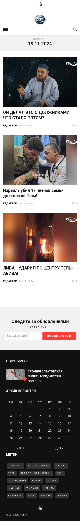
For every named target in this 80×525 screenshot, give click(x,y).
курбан (52, 481)
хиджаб (62, 496)
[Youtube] (41, 4)
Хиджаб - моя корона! (36, 473)
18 (11, 430)
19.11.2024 (26, 126)
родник (49, 488)
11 (11, 423)
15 (49, 423)
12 (20, 423)
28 (40, 437)
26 (20, 437)
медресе (14, 488)
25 (11, 437)
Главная (39, 38)
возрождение (17, 481)
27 (30, 437)
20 (30, 430)
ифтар (36, 481)
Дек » (59, 448)
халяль (46, 496)
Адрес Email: (40, 327)
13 (30, 423)
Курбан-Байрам (39, 466)
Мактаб (60, 466)
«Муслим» (15, 466)
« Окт (21, 448)
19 (20, 430)
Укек (11, 473)
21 (40, 430)
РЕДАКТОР (10, 125)
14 (40, 423)
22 (49, 430)
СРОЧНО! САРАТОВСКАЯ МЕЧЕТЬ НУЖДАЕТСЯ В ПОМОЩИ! (45, 376)
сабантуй (15, 496)
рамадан (31, 488)
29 (49, 437)
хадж (31, 496)
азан (60, 473)
